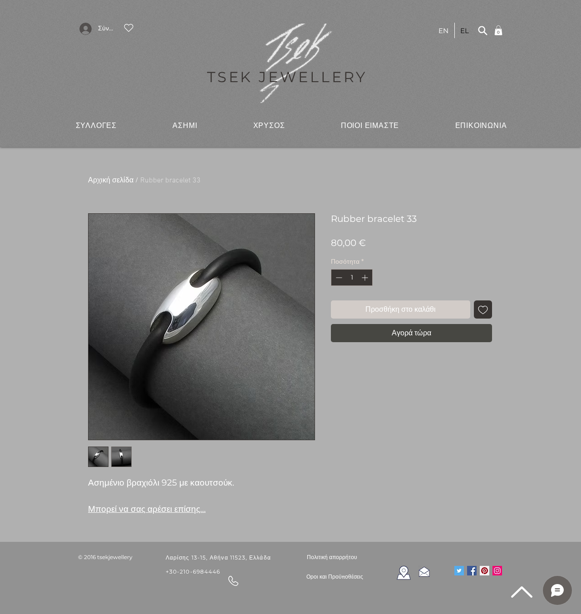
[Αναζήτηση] (482, 30)
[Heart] (128, 27)
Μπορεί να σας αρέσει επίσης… (147, 509)
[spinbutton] (352, 277)
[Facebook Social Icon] (472, 570)
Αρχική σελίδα (110, 180)
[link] (498, 30)
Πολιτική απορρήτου (332, 557)
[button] (96, 125)
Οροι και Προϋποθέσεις (334, 577)
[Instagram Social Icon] (497, 570)
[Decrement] (338, 277)
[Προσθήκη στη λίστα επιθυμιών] (483, 309)
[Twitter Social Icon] (459, 570)
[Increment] (365, 277)
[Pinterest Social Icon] (484, 570)
